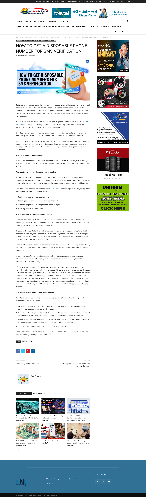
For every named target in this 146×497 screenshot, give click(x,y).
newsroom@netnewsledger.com (65, 483)
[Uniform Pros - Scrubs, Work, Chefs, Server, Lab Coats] (113, 197)
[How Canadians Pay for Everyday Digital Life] (53, 431)
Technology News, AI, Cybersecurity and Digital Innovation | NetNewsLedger (44, 37)
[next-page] (20, 449)
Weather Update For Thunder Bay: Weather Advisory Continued (75, 365)
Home (19, 21)
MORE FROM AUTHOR (40, 394)
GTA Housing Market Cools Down (28, 364)
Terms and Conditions (96, 1)
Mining (104, 26)
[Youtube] (122, 31)
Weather (52, 21)
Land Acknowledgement (123, 1)
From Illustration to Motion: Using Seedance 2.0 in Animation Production (52, 418)
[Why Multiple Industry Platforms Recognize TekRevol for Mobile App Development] (27, 406)
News (27, 21)
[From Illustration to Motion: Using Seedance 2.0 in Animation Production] (53, 406)
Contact (112, 1)
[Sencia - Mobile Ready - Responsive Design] (113, 164)
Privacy (106, 1)
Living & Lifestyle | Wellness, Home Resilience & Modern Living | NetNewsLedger (51, 26)
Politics (93, 26)
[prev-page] (17, 449)
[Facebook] (115, 31)
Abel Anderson (22, 55)
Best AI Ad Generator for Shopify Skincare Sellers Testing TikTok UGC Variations (26, 443)
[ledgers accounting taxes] (113, 128)
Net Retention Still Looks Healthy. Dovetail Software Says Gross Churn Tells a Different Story (78, 418)
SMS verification (54, 189)
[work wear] (113, 92)
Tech (30, 341)
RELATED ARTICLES (24, 394)
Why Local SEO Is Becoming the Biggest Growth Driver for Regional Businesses (78, 443)
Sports (63, 21)
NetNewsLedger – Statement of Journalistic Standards (50, 1)
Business (115, 26)
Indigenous (39, 21)
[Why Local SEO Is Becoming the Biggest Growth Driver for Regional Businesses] (78, 431)
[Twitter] (119, 31)
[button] (127, 22)
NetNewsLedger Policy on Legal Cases (77, 1)
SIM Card (24, 341)
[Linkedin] (33, 351)
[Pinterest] (28, 351)
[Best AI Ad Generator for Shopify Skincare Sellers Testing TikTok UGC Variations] (27, 431)
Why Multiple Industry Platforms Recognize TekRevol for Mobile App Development (27, 418)
